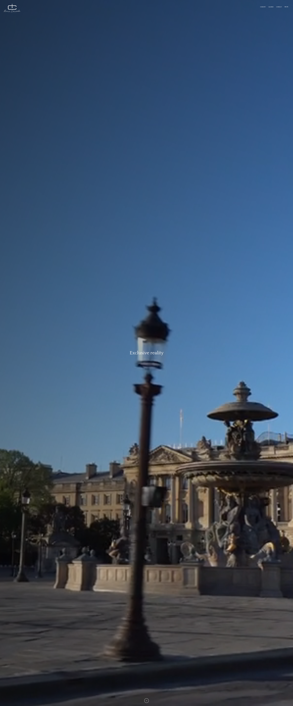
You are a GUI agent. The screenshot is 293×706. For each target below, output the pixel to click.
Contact (279, 7)
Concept (263, 7)
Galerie (270, 7)
